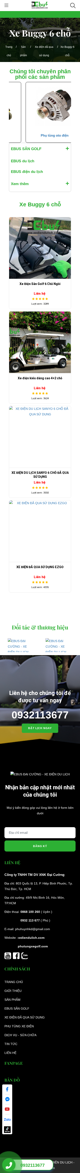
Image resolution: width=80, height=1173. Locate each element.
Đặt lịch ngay (40, 728)
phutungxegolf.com (33, 946)
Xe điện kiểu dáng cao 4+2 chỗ (40, 378)
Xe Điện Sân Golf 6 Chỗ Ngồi (40, 284)
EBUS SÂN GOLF (26, 149)
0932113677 (40, 715)
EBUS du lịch (22, 161)
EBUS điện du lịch (27, 172)
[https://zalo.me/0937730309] (24, 955)
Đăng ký (40, 846)
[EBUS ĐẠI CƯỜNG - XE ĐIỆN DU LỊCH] (40, 5)
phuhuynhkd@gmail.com (32, 929)
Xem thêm (20, 184)
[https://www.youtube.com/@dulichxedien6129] (8, 955)
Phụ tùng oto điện (40, 135)
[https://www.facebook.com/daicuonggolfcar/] (17, 955)
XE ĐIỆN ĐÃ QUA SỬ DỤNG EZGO (40, 567)
